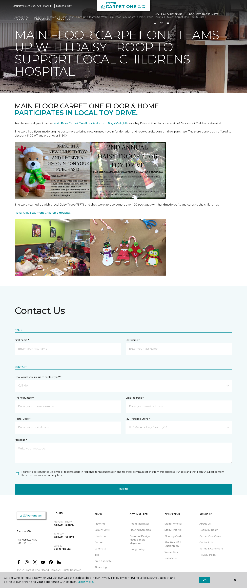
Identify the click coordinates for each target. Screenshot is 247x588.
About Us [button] (63, 18)
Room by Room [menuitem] (208, 529)
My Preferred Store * (138, 419)
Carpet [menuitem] (99, 542)
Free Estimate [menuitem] (103, 561)
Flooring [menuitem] (100, 523)
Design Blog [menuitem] (137, 549)
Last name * (132, 340)
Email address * (134, 398)
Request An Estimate (204, 14)
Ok (204, 579)
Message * (21, 440)
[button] (155, 23)
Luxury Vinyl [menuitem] (102, 529)
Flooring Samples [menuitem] (140, 529)
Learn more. (85, 581)
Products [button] (20, 18)
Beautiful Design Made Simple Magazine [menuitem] (140, 540)
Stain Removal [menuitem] (173, 523)
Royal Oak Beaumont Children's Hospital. (43, 212)
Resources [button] (42, 18)
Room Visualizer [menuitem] (139, 523)
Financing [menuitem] (101, 567)
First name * (22, 340)
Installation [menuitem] (171, 558)
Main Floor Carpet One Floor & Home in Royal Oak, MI (90, 123)
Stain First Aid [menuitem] (172, 529)
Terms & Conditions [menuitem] (211, 548)
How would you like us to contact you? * (38, 377)
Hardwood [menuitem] (101, 536)
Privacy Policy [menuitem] (207, 554)
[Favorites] (161, 23)
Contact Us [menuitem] (206, 542)
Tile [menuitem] (97, 554)
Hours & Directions (168, 14)
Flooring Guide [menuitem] (173, 536)
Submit (123, 489)
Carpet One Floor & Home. (42, 570)
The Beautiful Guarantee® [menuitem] (172, 544)
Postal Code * (22, 419)
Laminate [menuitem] (100, 548)
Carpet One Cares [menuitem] (210, 536)
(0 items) (168, 23)
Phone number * (24, 398)
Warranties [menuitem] (171, 552)
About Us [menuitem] (205, 523)
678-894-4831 (64, 6)
